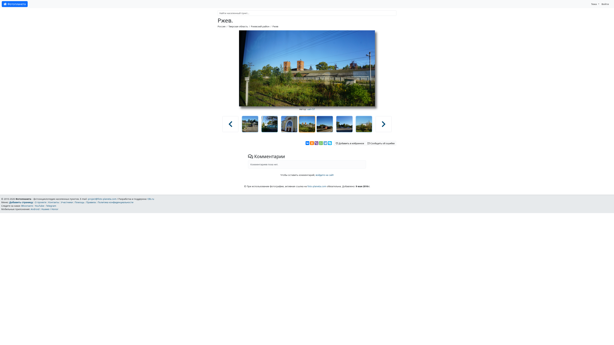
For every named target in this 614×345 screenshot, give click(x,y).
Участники (67, 202)
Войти (605, 4)
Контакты (53, 202)
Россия (221, 26)
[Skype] (330, 143)
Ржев (275, 26)
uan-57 (311, 109)
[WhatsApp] (321, 143)
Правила (91, 202)
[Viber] (316, 143)
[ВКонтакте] (307, 143)
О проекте (40, 202)
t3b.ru (151, 198)
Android (35, 209)
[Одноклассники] (312, 143)
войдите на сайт (325, 174)
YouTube (39, 205)
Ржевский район (260, 26)
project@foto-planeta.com (102, 198)
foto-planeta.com (316, 186)
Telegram (51, 205)
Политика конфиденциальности (115, 202)
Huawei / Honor (49, 209)
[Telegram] (325, 143)
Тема (594, 4)
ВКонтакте (27, 205)
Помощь (79, 202)
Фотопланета (16, 4)
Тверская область (238, 26)
